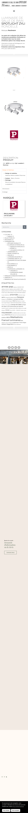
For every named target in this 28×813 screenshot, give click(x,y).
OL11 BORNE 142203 (16, 312)
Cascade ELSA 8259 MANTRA (11, 297)
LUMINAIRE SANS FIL (13, 258)
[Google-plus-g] (15, 347)
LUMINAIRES (8, 241)
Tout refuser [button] (6, 810)
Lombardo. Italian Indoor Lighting (15, 308)
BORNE (12, 248)
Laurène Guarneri (5, 308)
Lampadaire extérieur (16, 250)
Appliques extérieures (16, 246)
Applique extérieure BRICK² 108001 (16, 289)
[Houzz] (6, 776)
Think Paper (22, 322)
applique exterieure (5, 289)
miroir (7, 310)
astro (3, 297)
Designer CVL (4, 299)
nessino (22, 310)
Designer (20, 297)
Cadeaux (9, 236)
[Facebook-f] (9, 347)
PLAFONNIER (11, 265)
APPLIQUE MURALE (13, 243)
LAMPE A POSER (12, 253)
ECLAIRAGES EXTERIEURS (15, 245)
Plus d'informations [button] (18, 806)
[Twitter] (12, 347)
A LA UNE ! (7, 234)
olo (20, 312)
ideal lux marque (21, 301)
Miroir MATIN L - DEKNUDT (15, 310)
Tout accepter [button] (15, 810)
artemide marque (21, 295)
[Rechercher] (24, 227)
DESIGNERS (7, 239)
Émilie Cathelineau (17, 324)
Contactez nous (10, 552)
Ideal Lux (15, 301)
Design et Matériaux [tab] (8, 170)
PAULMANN (9, 214)
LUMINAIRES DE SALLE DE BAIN (16, 260)
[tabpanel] (14, 179)
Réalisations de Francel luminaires (14, 279)
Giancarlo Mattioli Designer (7, 301)
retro (8, 317)
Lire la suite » (8, 215)
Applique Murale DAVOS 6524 (16, 292)
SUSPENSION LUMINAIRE (14, 269)
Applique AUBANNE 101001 (18, 287)
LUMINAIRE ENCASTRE (14, 257)
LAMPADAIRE (11, 251)
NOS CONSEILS (11, 263)
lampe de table (16, 304)
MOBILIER (7, 277)
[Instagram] (18, 347)
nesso (25, 310)
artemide (14, 295)
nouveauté (7, 312)
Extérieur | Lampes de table (15, 299)
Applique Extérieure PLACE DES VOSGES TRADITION (12, 290)
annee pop (7, 286)
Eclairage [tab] (5, 192)
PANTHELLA (8, 315)
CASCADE (13, 270)
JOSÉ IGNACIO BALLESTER (15, 302)
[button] (14, 11)
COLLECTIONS (8, 238)
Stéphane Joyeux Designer (7, 322)
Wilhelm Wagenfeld (7, 324)
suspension (15, 322)
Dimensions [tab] (5, 188)
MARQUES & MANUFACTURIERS (13, 276)
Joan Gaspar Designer (6, 302)
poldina (4, 317)
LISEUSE (9, 255)
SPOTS (9, 267)
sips (22, 320)
